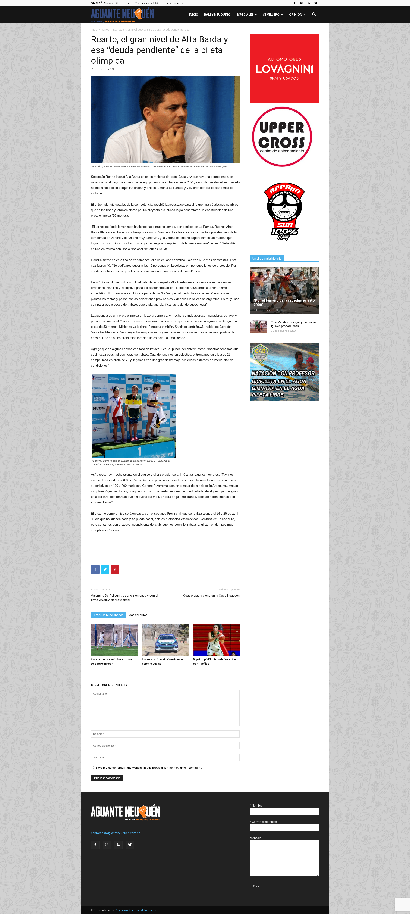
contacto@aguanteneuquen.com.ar (115, 833)
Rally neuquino (174, 2)
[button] (314, 15)
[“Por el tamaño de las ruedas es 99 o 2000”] (284, 290)
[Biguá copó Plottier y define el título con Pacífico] (216, 640)
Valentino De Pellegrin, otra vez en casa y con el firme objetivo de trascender (124, 598)
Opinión (295, 14)
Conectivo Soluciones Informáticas (136, 910)
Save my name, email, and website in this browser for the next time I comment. (148, 767)
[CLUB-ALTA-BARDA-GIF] (284, 399)
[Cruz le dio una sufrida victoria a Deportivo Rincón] (114, 640)
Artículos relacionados (108, 615)
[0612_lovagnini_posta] (284, 102)
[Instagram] (302, 3)
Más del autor (138, 615)
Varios (105, 29)
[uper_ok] (282, 167)
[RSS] (309, 3)
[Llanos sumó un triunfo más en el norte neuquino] (165, 640)
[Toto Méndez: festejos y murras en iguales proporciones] (258, 326)
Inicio (193, 14)
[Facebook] (294, 3)
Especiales (244, 14)
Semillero (271, 14)
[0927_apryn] (284, 245)
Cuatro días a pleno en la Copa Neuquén (211, 596)
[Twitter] (316, 3)
